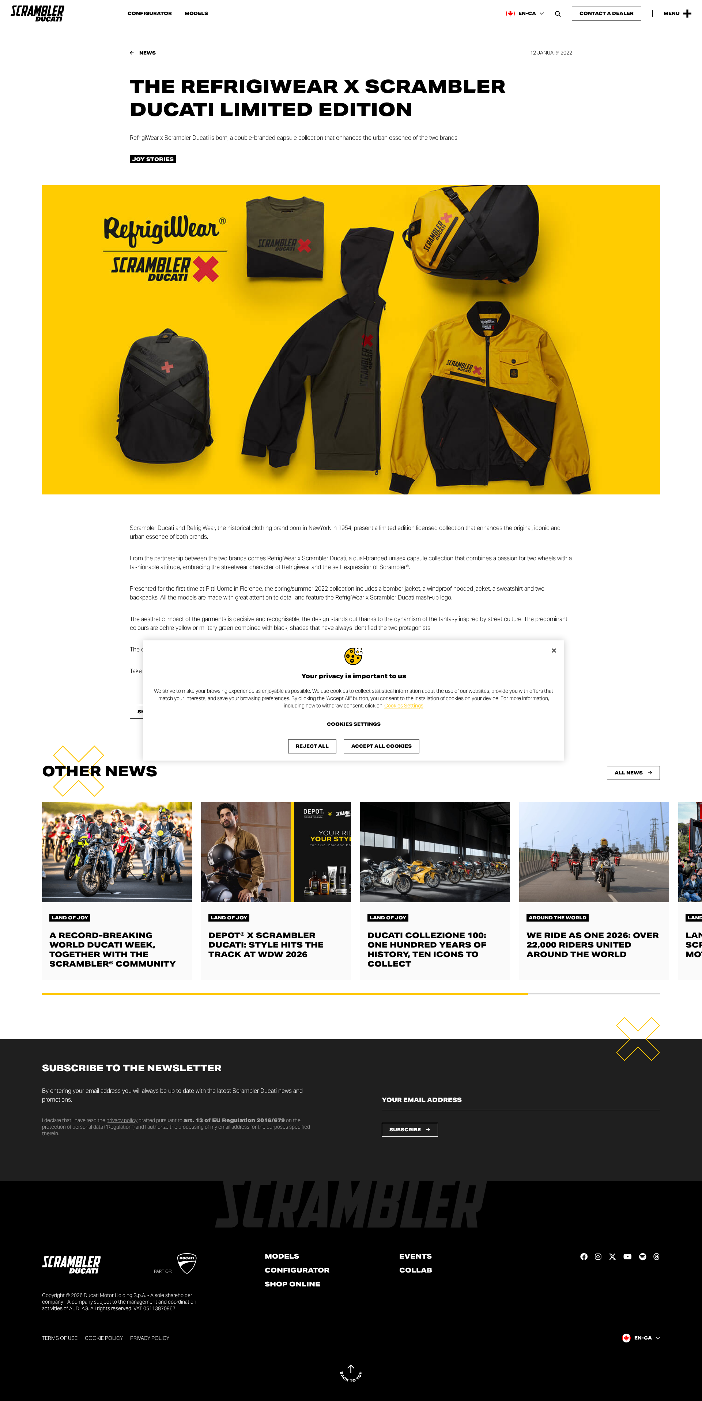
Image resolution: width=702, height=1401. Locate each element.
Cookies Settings (403, 705)
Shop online (292, 1284)
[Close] (554, 650)
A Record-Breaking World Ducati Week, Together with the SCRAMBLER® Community (112, 949)
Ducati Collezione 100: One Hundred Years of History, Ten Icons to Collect (426, 949)
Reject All (312, 746)
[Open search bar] (558, 13)
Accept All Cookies (381, 746)
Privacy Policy (149, 1338)
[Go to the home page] (37, 13)
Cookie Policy (104, 1338)
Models (196, 13)
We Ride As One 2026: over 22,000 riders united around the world (592, 945)
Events (415, 1256)
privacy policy (121, 1120)
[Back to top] (351, 1373)
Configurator (150, 13)
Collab (415, 1270)
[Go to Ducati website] (187, 1263)
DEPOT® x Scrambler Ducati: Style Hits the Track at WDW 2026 (266, 945)
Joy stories (153, 159)
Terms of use (60, 1338)
